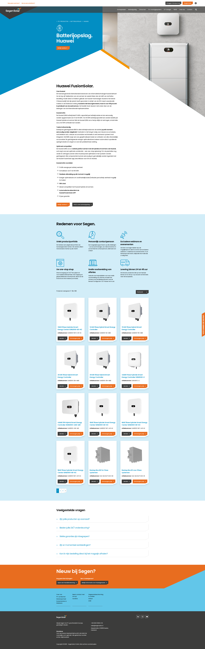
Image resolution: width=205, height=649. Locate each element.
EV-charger (167, 9)
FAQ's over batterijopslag (82, 204)
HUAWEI (86, 21)
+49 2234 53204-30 (97, 623)
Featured (140, 292)
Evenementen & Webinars (61, 602)
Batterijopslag (132, 9)
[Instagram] (142, 616)
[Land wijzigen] (195, 3)
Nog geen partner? (14, 3)
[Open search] (196, 9)
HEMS (175, 9)
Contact (189, 9)
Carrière (75, 599)
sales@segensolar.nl (97, 626)
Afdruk (90, 599)
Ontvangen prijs (75, 338)
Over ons (182, 9)
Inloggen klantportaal (173, 3)
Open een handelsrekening (66, 582)
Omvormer (142, 9)
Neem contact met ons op (78, 595)
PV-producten (63, 21)
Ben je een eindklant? (28, 3)
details (61, 338)
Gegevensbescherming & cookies (95, 595)
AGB (89, 601)
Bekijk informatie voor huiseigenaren (93, 582)
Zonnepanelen (121, 9)
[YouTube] (147, 616)
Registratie (187, 3)
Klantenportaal (61, 599)
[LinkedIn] (138, 616)
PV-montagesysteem (154, 9)
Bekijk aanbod (62, 48)
